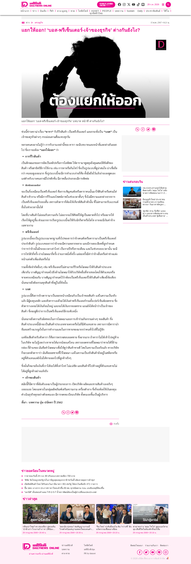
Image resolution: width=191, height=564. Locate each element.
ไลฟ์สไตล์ (83, 11)
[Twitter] (72, 412)
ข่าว (34, 11)
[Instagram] (165, 552)
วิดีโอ (166, 11)
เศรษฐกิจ (39, 22)
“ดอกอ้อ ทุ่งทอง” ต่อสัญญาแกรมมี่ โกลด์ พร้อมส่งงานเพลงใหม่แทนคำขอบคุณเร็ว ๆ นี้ (75, 529)
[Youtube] (152, 552)
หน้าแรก (25, 11)
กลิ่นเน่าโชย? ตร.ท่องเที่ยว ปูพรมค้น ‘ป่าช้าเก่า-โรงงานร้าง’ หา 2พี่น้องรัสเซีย (39, 529)
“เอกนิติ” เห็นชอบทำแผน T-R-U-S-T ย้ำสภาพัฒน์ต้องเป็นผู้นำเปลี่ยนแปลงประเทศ (60, 492)
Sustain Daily (135, 11)
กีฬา (52, 11)
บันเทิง (43, 11)
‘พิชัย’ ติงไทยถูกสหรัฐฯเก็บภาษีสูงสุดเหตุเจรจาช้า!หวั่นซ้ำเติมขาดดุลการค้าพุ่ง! (59, 480)
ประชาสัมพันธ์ (153, 11)
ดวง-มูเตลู (62, 11)
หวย (73, 11)
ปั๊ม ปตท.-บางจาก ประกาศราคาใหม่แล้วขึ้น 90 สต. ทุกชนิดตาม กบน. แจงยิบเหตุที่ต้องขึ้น (64, 488)
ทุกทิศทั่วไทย (96, 13)
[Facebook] (68, 412)
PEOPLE (106, 11)
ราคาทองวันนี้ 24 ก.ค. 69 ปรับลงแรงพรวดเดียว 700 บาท (49, 476)
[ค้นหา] (168, 4)
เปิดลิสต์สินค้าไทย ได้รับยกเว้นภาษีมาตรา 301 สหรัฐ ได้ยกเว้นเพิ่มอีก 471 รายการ (61, 484)
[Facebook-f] (139, 552)
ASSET (95, 11)
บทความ (119, 11)
